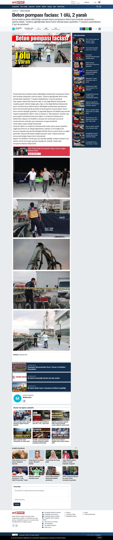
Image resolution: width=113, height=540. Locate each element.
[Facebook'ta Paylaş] (81, 28)
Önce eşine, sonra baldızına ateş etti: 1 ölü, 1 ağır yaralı (41, 422)
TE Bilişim (98, 535)
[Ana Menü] (100, 6)
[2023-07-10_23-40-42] (41, 178)
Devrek (38, 6)
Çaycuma (32, 6)
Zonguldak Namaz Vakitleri (52, 516)
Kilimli (44, 6)
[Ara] (98, 6)
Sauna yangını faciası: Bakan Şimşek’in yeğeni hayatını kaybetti (22, 423)
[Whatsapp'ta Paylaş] (87, 28)
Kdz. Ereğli (23, 6)
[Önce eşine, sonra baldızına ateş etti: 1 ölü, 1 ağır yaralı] (41, 415)
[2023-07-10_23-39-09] (41, 330)
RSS (15, 535)
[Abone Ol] (99, 29)
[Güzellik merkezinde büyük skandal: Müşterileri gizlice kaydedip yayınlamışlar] (41, 433)
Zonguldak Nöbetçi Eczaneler (53, 512)
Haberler (15, 11)
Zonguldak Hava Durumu (51, 514)
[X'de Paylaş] (83, 28)
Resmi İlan (61, 6)
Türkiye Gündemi (25, 11)
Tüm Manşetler (49, 523)
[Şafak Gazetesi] (18, 2)
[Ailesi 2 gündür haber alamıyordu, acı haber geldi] (22, 433)
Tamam (99, 537)
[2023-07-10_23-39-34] (41, 254)
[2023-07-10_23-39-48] (41, 290)
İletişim (68, 512)
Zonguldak (15, 6)
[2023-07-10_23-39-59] (41, 218)
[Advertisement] (43, 79)
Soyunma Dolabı (70, 514)
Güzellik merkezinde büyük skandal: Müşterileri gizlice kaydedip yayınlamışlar (41, 441)
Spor (54, 6)
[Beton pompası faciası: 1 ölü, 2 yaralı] (41, 50)
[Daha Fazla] (90, 28)
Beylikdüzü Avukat (71, 516)
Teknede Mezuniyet (89, 514)
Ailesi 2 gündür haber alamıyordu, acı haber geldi (21, 440)
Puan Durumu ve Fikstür (51, 521)
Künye (86, 512)
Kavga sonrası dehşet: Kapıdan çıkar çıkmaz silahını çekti (60, 441)
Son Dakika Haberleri (50, 525)
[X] (16, 525)
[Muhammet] (17, 398)
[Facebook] (13, 525)
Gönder (17, 504)
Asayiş (49, 6)
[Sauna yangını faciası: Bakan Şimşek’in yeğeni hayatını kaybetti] (22, 415)
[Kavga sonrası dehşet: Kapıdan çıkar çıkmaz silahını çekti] (60, 433)
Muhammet (27, 397)
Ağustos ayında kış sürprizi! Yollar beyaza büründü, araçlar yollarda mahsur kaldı (60, 423)
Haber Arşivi (48, 527)
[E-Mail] (24, 401)
